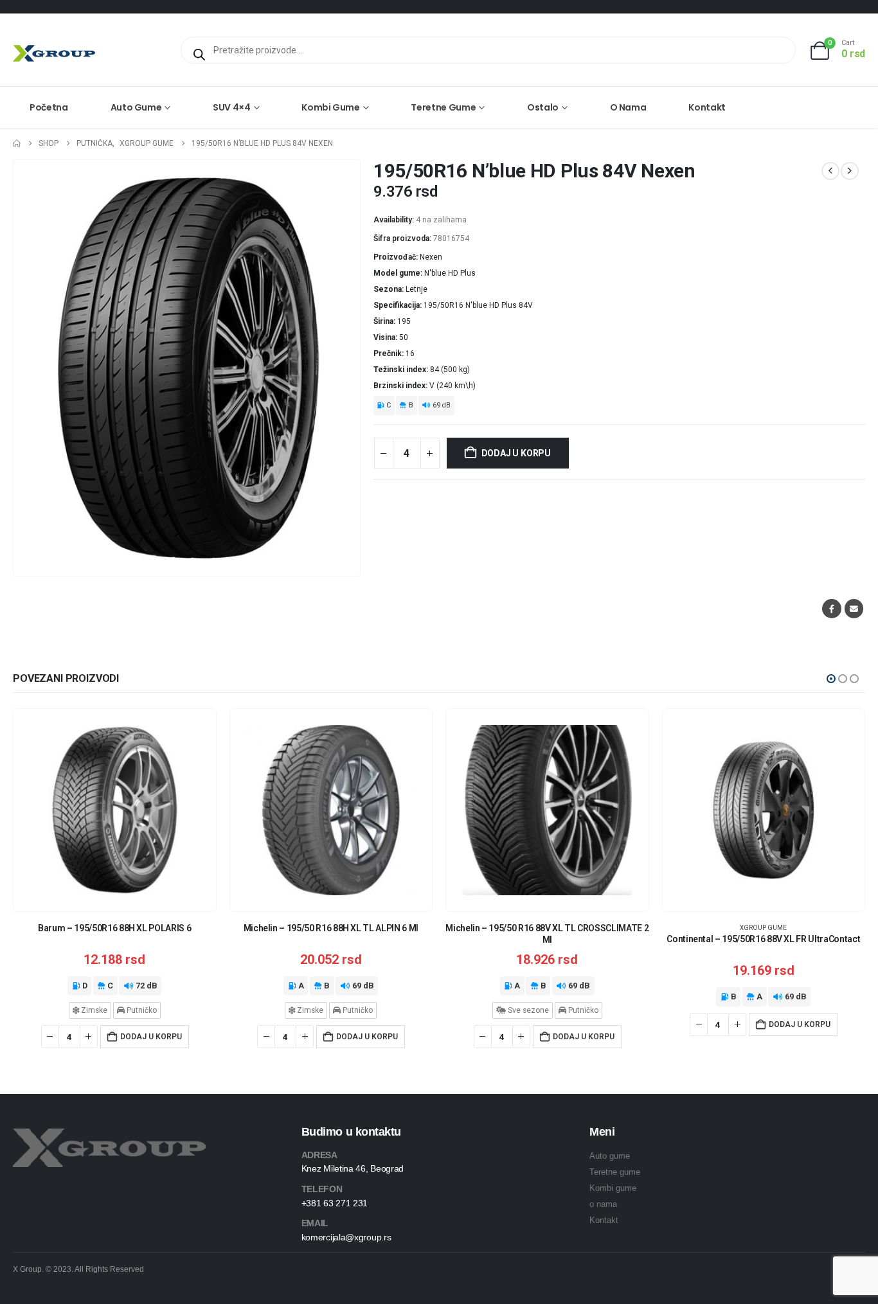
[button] (831, 678)
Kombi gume (330, 107)
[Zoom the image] (109, 1136)
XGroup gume (763, 927)
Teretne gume (443, 107)
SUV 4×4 (232, 107)
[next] (850, 171)
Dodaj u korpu (516, 453)
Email (854, 608)
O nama (628, 107)
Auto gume (136, 107)
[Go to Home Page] (17, 144)
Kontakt (707, 107)
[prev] (830, 171)
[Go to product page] (115, 810)
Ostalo (543, 107)
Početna (49, 107)
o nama (603, 1204)
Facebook (831, 608)
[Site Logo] (54, 53)
